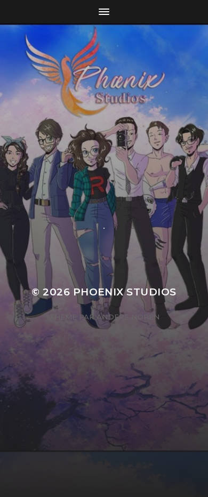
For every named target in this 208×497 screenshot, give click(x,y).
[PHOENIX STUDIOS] (104, 126)
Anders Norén (128, 316)
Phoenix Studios (125, 292)
